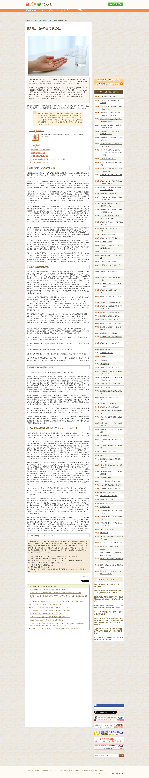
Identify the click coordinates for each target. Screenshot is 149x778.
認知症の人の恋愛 (106, 242)
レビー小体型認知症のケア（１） (111, 485)
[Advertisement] (58, 652)
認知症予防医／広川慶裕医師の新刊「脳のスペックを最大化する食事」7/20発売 (55, 593)
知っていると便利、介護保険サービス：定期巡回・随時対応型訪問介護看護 (111, 152)
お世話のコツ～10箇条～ (108, 261)
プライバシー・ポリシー (65, 770)
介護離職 (103, 356)
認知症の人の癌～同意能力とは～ (111, 238)
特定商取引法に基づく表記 (90, 770)
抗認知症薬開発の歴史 (38, 153)
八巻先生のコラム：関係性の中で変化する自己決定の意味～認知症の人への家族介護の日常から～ (108, 631)
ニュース (43, 10)
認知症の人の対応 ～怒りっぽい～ (111, 323)
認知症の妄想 (104, 533)
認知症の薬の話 (105, 507)
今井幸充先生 (45, 136)
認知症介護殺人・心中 (107, 349)
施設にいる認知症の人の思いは (110, 367)
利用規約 (77, 770)
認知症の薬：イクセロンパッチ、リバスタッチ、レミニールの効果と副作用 (54, 628)
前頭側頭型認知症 (108, 451)
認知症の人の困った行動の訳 (109, 407)
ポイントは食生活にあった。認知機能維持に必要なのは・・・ (50, 617)
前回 (28, 441)
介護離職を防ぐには (106, 353)
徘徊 (101, 455)
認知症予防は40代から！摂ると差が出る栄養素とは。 (47, 620)
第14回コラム (65, 108)
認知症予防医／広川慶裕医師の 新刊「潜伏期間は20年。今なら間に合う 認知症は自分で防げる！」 (108, 599)
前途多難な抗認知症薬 (107, 234)
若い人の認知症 (105, 387)
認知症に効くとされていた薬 (40, 150)
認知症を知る (31, 10)
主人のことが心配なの (107, 529)
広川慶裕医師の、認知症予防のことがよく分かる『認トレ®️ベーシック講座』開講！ (57, 601)
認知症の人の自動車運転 (108, 403)
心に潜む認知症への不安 (108, 159)
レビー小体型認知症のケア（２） (111, 481)
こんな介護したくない (107, 251)
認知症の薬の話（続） (107, 503)
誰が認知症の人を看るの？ (108, 496)
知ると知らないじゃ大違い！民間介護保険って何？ (46, 604)
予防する (81, 10)
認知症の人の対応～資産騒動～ (110, 312)
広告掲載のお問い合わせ (49, 770)
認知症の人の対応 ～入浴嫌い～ (110, 319)
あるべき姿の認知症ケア (108, 96)
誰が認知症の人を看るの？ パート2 (111, 492)
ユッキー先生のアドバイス (39, 162)
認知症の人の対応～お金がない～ (111, 316)
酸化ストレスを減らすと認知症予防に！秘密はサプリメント (49, 607)
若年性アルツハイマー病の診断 (110, 383)
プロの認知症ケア (106, 435)
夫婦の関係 (104, 360)
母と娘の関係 (104, 364)
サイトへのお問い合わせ (32, 770)
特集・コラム (54, 10)
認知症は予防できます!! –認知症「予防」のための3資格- (48, 589)
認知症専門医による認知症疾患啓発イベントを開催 (46, 614)
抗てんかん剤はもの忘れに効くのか (111, 543)
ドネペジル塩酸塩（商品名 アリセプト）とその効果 (48, 159)
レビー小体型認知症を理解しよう (111, 488)
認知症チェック (69, 10)
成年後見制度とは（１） (108, 477)
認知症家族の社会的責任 (108, 193)
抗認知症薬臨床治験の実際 (39, 156)
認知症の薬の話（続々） (108, 499)
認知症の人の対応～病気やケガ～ (111, 302)
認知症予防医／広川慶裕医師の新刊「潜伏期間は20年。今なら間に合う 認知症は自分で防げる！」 (58, 597)
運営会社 (102, 770)
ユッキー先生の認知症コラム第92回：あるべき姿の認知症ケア (50, 610)
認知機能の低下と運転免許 (108, 333)
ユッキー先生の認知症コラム (108, 92)
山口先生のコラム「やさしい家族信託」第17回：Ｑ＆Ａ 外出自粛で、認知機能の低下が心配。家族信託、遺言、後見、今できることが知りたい (58, 624)
